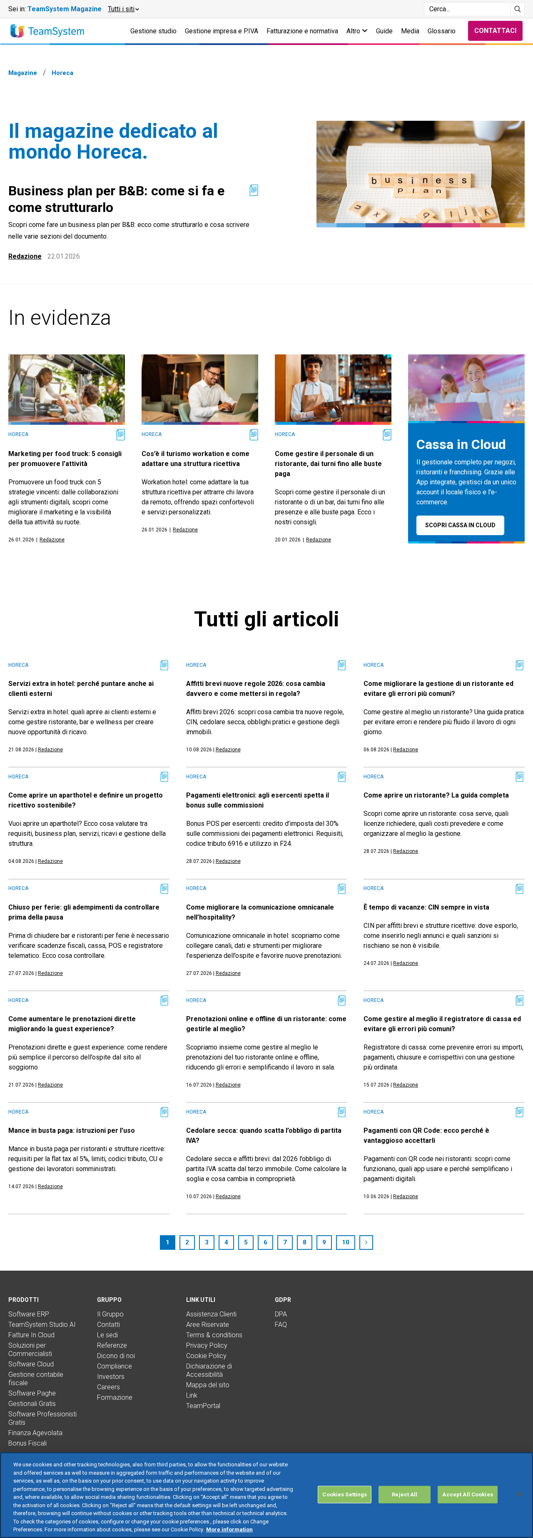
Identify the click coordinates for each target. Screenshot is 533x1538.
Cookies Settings (344, 1494)
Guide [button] (384, 31)
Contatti (108, 1325)
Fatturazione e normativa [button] (302, 31)
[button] (123, 9)
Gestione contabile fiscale (35, 1379)
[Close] (520, 1494)
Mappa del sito (207, 1385)
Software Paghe (32, 1393)
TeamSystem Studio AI (42, 1325)
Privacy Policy (206, 1345)
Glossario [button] (442, 31)
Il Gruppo (110, 1314)
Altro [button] (354, 31)
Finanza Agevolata (35, 1433)
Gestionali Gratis (32, 1404)
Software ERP (28, 1314)
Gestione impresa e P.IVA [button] (221, 31)
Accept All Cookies (467, 1494)
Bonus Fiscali (27, 1443)
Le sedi (107, 1335)
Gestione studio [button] (153, 31)
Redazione (25, 256)
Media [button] (410, 31)
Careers (108, 1387)
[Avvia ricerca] (518, 9)
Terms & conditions (214, 1335)
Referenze (112, 1345)
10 (345, 1242)
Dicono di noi (116, 1356)
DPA (281, 1314)
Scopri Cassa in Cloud (460, 525)
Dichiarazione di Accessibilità (209, 1370)
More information (229, 1529)
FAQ (281, 1325)
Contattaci (495, 31)
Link (191, 1395)
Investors (111, 1377)
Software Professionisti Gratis (42, 1418)
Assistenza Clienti (211, 1314)
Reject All (404, 1494)
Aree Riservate (207, 1325)
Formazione (114, 1397)
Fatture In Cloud (31, 1335)
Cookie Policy (206, 1356)
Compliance (114, 1366)
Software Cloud (31, 1364)
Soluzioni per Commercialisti (30, 1349)
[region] (266, 1495)
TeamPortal (203, 1406)
